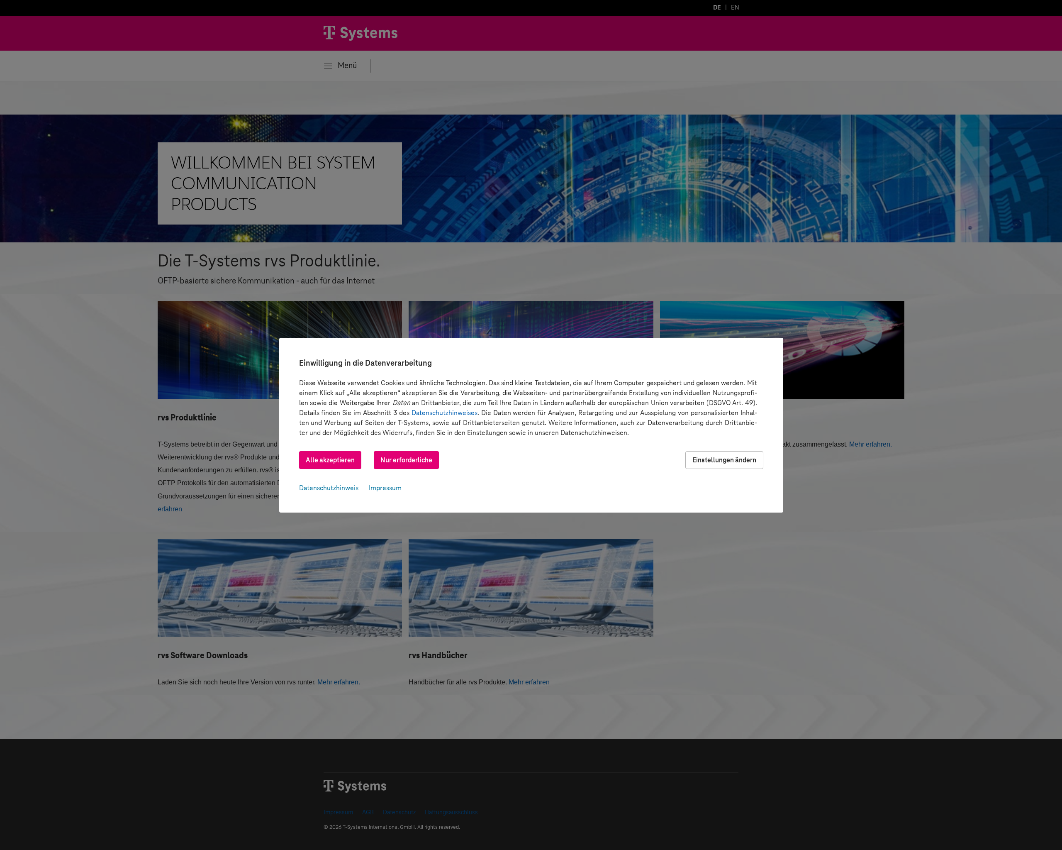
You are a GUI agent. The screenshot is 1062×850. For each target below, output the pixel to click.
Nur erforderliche (406, 460)
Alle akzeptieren (330, 460)
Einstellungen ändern (724, 460)
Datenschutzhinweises (444, 412)
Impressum (385, 488)
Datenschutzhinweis (328, 488)
